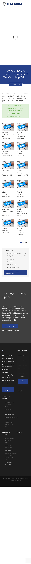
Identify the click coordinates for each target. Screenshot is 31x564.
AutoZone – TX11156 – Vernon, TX (21, 192)
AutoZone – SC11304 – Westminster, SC (22, 211)
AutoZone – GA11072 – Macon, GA (21, 154)
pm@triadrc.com (9, 420)
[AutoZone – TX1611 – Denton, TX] (8, 204)
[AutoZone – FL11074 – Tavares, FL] (22, 223)
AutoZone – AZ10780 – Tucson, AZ (6, 192)
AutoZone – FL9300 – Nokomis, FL (21, 134)
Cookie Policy (8, 465)
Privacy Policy (22, 376)
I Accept (22, 381)
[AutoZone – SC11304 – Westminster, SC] (22, 204)
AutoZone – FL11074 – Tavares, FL (21, 230)
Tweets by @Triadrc (22, 355)
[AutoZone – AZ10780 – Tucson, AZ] (8, 184)
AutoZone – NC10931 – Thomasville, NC (7, 154)
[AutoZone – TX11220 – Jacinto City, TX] (8, 127)
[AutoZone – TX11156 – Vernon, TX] (22, 184)
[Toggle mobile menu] (28, 4)
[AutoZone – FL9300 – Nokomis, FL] (22, 127)
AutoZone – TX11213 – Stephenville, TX (22, 173)
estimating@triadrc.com (13, 267)
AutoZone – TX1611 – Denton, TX (8, 211)
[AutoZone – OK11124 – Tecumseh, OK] (8, 165)
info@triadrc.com (11, 264)
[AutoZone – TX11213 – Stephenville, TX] (22, 165)
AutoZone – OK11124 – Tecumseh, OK (7, 173)
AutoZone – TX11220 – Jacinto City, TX (8, 134)
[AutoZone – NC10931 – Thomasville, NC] (8, 146)
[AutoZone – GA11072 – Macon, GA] (22, 146)
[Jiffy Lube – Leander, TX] (8, 223)
